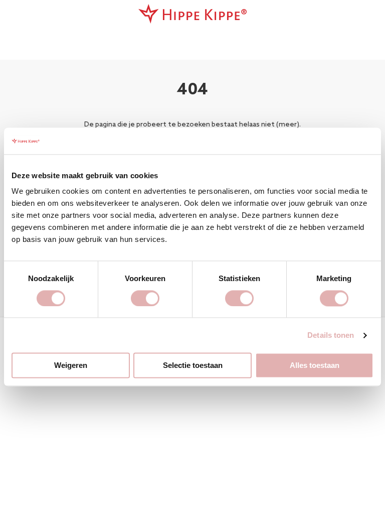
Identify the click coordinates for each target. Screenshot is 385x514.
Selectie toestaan (193, 365)
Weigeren (70, 365)
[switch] (145, 298)
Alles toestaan (314, 365)
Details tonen (330, 335)
